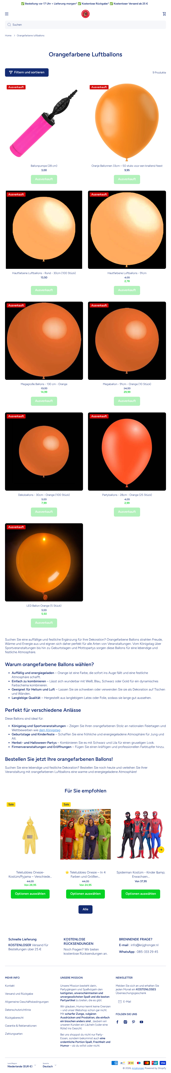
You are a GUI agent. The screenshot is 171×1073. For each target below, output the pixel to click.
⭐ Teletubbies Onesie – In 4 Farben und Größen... (85, 874)
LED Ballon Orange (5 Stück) (44, 605)
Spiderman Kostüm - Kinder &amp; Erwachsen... (141, 874)
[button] (164, 14)
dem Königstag (49, 730)
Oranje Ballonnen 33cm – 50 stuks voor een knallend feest (127, 165)
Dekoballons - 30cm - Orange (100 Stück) (44, 494)
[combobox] (85, 25)
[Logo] (85, 14)
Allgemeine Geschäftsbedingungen (27, 1001)
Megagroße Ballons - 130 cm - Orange (44, 384)
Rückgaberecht (14, 1017)
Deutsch (48, 1066)
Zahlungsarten (14, 1033)
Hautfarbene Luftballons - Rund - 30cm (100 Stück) (44, 273)
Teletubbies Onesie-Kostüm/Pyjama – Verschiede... (30, 874)
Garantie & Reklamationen (21, 1025)
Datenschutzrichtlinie (18, 1009)
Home (8, 35)
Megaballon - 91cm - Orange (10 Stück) (127, 384)
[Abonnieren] (162, 1002)
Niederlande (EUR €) (20, 1066)
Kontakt (10, 985)
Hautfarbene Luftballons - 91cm (127, 273)
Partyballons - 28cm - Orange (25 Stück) (127, 494)
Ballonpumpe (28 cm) (44, 165)
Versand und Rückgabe (19, 993)
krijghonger (138, 1068)
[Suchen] (8, 25)
